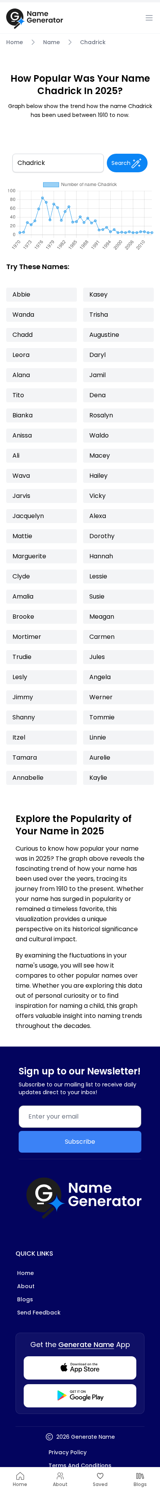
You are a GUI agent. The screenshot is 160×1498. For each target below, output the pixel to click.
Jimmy (22, 697)
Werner (101, 697)
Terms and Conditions (80, 1465)
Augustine (104, 334)
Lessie (98, 576)
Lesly (19, 677)
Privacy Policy (68, 1452)
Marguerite (29, 556)
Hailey (98, 475)
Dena (97, 395)
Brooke (23, 616)
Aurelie (99, 757)
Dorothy (102, 536)
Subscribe (80, 1141)
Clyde (21, 576)
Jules (97, 656)
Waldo (99, 435)
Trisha (98, 314)
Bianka (22, 415)
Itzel (18, 737)
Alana (21, 375)
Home (14, 42)
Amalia (22, 596)
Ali (15, 455)
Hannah (101, 556)
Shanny (23, 717)
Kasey (98, 294)
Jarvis (21, 495)
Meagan (101, 616)
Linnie (97, 737)
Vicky (97, 495)
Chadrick (93, 42)
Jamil (97, 375)
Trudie (21, 656)
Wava (21, 475)
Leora (21, 354)
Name (51, 42)
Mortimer (26, 636)
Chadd (22, 334)
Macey (99, 455)
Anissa (22, 435)
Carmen (102, 636)
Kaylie (98, 777)
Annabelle (27, 777)
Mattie (22, 536)
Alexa (97, 515)
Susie (96, 596)
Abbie (21, 294)
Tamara (24, 757)
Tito (18, 395)
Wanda (23, 314)
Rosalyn (101, 415)
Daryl (97, 354)
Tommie (102, 717)
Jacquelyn (28, 515)
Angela (100, 677)
